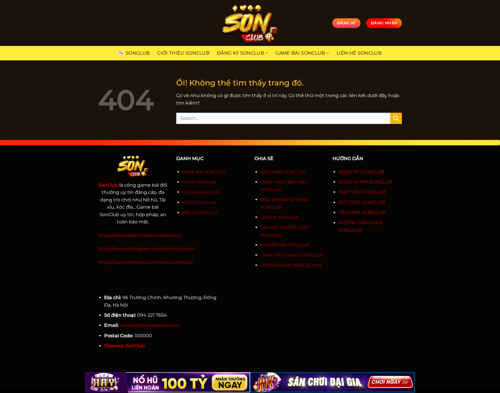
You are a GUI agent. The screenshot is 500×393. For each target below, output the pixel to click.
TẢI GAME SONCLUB (362, 212)
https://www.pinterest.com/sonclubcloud (145, 262)
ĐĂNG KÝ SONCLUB (361, 172)
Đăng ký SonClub (240, 53)
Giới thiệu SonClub (183, 53)
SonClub (138, 53)
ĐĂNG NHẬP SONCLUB (365, 182)
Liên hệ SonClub (359, 53)
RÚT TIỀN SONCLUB (362, 202)
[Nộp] (396, 118)
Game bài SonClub (300, 53)
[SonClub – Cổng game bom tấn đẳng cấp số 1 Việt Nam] (250, 22)
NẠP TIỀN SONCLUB (362, 192)
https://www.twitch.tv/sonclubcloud (139, 235)
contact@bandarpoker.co (149, 325)
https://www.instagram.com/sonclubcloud (146, 248)
